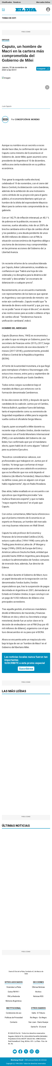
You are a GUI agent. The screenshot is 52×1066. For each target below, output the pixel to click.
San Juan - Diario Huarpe (38, 1022)
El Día (16, 1033)
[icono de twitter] (26, 1051)
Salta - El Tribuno (38, 1013)
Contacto (13, 1022)
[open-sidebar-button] (3, 9)
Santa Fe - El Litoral (38, 1027)
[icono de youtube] (15, 1051)
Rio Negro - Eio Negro (38, 1018)
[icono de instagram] (32, 1051)
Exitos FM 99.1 (13, 992)
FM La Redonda (14, 996)
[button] (47, 87)
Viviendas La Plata (13, 987)
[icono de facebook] (20, 1051)
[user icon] (48, 10)
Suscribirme (26, 668)
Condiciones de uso (13, 1013)
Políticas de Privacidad (14, 1018)
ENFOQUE (5, 40)
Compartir (41, 69)
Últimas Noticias (38, 987)
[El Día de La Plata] (26, 9)
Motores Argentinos (14, 1001)
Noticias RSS (38, 996)
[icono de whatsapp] (37, 1051)
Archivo (38, 992)
